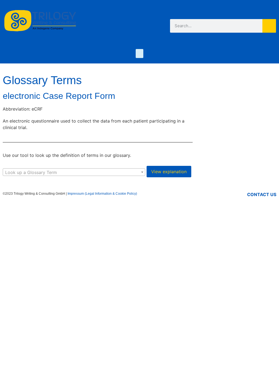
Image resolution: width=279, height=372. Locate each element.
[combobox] (74, 172)
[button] (139, 53)
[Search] (269, 26)
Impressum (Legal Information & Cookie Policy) (102, 194)
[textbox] (74, 172)
